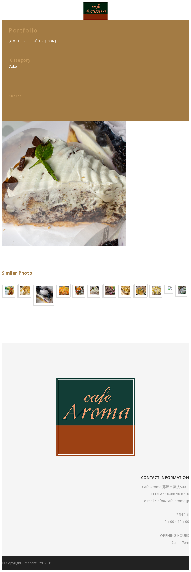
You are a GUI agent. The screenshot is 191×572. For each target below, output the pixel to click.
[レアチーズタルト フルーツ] (65, 253)
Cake (13, 66)
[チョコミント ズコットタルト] (96, 253)
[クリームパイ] (127, 253)
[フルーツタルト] (173, 251)
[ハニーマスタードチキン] (11, 253)
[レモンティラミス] (158, 253)
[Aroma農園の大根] (184, 252)
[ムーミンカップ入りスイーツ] (81, 253)
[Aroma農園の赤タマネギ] (112, 253)
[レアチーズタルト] (44, 257)
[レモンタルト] (27, 253)
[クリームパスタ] (142, 253)
